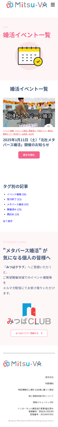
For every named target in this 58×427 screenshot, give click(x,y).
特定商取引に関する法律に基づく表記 (36, 389)
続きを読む (29, 155)
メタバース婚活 (21, 130)
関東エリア (7, 134)
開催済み (32, 130)
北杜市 (31, 134)
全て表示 (7, 221)
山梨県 (24, 134)
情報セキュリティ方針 (43, 402)
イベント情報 (8, 130)
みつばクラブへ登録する (27, 333)
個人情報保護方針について (41, 395)
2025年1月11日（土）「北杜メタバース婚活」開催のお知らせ (29, 142)
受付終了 (16, 134)
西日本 (13, 214)
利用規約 (49, 383)
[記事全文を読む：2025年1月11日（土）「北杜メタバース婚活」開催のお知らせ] (29, 112)
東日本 (50, 130)
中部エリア (41, 130)
